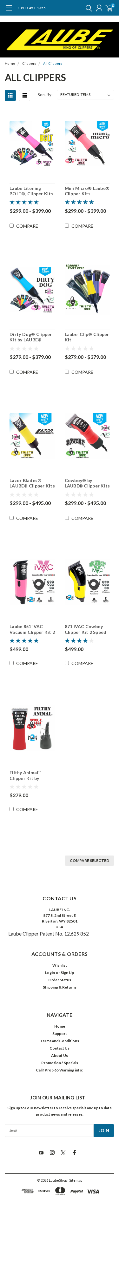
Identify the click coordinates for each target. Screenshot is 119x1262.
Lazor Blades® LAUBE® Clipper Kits (32, 483)
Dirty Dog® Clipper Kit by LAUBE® (31, 337)
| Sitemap (75, 1180)
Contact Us (59, 1048)
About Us (59, 1055)
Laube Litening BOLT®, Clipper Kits (31, 191)
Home (10, 64)
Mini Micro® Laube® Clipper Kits (87, 191)
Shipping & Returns (59, 987)
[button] (60, 1209)
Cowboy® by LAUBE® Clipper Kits (87, 483)
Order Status (59, 979)
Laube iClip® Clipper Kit (87, 337)
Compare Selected (89, 860)
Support (59, 1033)
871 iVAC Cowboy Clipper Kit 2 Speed (86, 629)
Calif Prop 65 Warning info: (59, 1070)
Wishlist (59, 965)
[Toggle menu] (8, 11)
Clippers (29, 64)
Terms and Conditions (59, 1040)
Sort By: (45, 94)
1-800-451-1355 (31, 7)
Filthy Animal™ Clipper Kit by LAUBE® (26, 775)
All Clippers (52, 64)
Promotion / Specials (59, 1062)
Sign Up (67, 972)
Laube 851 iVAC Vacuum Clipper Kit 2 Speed (32, 629)
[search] (87, 8)
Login (50, 972)
